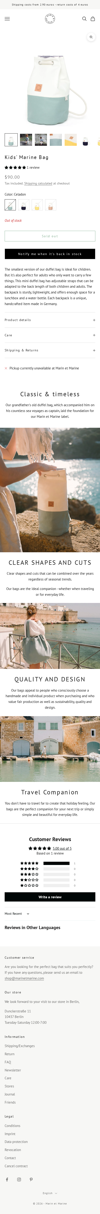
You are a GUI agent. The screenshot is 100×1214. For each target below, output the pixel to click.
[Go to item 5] (70, 139)
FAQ (8, 1062)
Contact (10, 1158)
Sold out (50, 236)
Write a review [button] (50, 897)
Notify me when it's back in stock (50, 254)
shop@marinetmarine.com (24, 978)
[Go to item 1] (11, 139)
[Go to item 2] (26, 139)
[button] (16, 167)
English (48, 1193)
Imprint (10, 1134)
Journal (10, 1094)
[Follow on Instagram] (19, 1179)
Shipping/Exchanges (20, 1046)
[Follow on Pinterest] (31, 1179)
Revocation (13, 1150)
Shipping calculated (38, 183)
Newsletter (13, 1070)
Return (9, 1054)
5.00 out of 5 (62, 848)
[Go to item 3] (40, 139)
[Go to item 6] (85, 139)
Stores (9, 1086)
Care (8, 1078)
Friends (10, 1102)
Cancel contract (16, 1166)
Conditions (12, 1125)
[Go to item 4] (55, 139)
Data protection (16, 1141)
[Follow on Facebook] (7, 1179)
